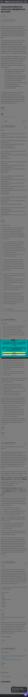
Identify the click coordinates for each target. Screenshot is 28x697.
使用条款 (18, 348)
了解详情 (14, 345)
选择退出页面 (11, 350)
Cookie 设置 (14, 354)
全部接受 (14, 352)
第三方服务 (20, 349)
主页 (6, 1)
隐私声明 (14, 348)
